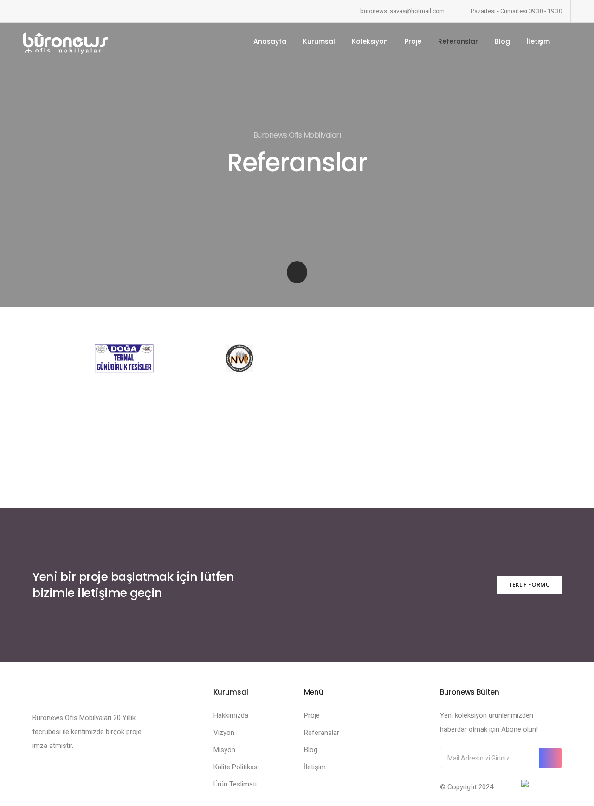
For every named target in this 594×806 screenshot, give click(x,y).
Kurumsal (319, 41)
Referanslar (458, 41)
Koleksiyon (370, 41)
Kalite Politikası (236, 767)
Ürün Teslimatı (235, 784)
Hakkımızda (230, 715)
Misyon (224, 750)
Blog (502, 41)
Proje (413, 41)
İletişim (538, 41)
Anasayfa (269, 41)
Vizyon (223, 732)
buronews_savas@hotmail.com (402, 10)
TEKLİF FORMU (529, 584)
